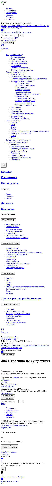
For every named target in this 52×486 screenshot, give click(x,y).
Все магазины (6, 393)
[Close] (2, 437)
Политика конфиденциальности (14, 425)
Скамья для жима (22, 90)
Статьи (9, 198)
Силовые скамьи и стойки (22, 81)
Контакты (10, 19)
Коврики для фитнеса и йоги (22, 149)
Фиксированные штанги (21, 133)
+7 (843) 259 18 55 (8, 40)
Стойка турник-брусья (20, 118)
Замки (13, 136)
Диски (13, 127)
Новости (9, 15)
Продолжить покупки (9, 447)
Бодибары (15, 144)
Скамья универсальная (24, 98)
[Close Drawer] (4, 165)
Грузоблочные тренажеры (21, 77)
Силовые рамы (17, 116)
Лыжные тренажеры (19, 63)
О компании (11, 10)
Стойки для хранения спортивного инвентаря (30, 131)
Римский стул (21, 87)
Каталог (9, 8)
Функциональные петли (21, 157)
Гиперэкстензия (22, 83)
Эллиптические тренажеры (22, 70)
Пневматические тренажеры (22, 114)
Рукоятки (14, 138)
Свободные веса (13, 120)
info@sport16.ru (7, 387)
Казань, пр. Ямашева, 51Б (11, 28)
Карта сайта (6, 428)
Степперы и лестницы (20, 68)
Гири (13, 125)
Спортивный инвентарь (16, 142)
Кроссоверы (16, 109)
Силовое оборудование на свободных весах (29, 79)
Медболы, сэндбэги (19, 151)
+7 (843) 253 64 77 (10, 38)
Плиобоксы (15, 153)
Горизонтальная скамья (25, 85)
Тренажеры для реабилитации (18, 140)
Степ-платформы (18, 155)
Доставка (9, 17)
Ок (3, 470)
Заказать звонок (8, 396)
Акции (8, 194)
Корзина (4, 454)
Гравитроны (16, 107)
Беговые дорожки (18, 57)
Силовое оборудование (15, 72)
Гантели (14, 122)
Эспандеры (15, 160)
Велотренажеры (17, 59)
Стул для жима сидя (23, 103)
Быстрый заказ (7, 398)
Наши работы (11, 13)
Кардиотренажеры (14, 55)
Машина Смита (17, 112)
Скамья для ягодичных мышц (27, 94)
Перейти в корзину (9, 452)
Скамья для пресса (23, 92)
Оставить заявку (8, 43)
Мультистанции (17, 74)
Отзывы (9, 415)
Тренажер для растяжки (25, 105)
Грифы (13, 129)
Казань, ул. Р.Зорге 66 (10, 26)
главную (16, 378)
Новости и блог (12, 410)
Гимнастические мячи (20, 147)
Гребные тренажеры (19, 61)
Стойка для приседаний (25, 101)
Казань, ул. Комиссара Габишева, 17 (34, 26)
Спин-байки (16, 66)
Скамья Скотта (21, 96)
